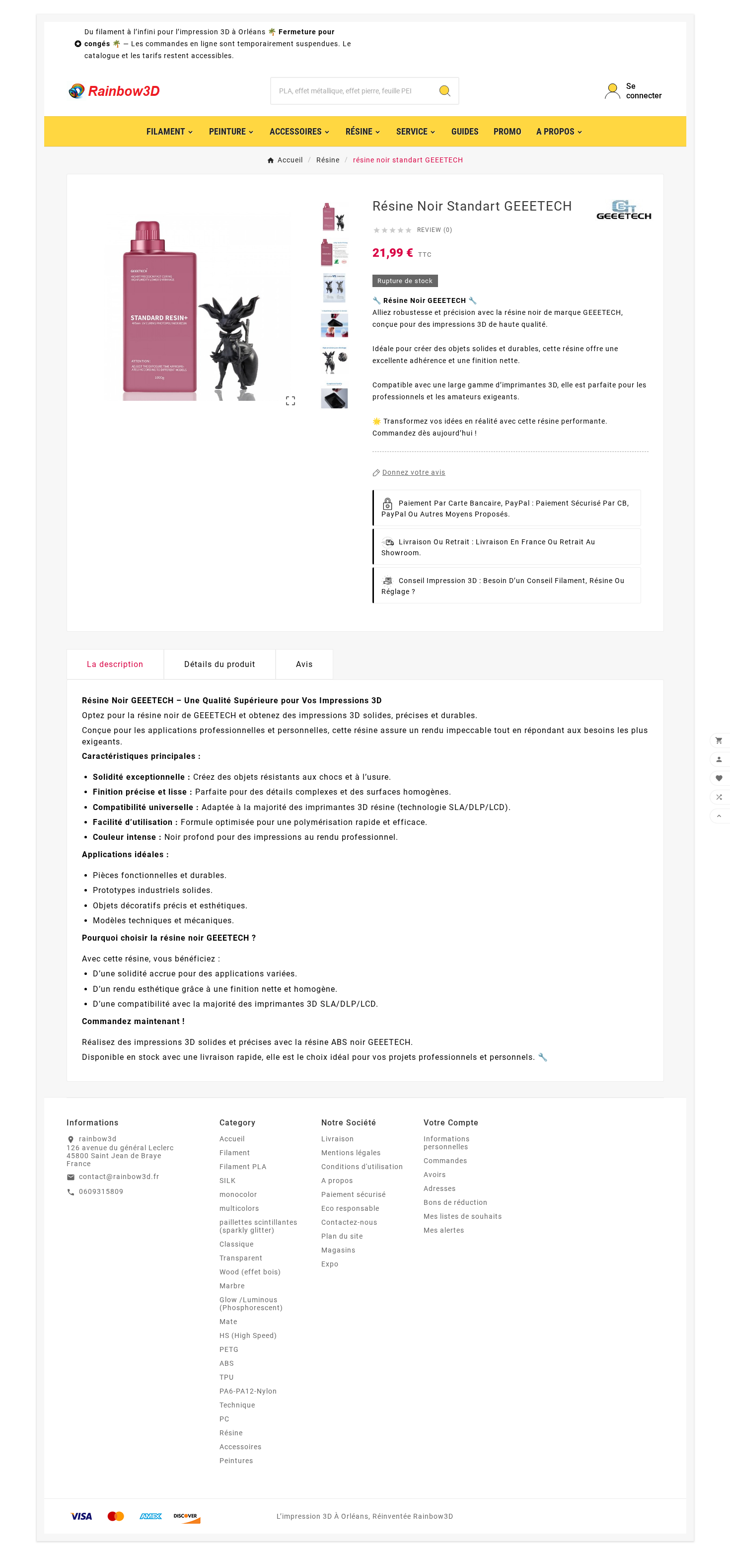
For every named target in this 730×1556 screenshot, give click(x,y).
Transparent (241, 1258)
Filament (234, 1153)
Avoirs (435, 1175)
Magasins (338, 1250)
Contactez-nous (349, 1222)
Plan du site (342, 1236)
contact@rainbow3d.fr (119, 1177)
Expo (330, 1264)
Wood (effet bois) (250, 1272)
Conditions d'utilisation (362, 1167)
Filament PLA (243, 1167)
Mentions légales (351, 1153)
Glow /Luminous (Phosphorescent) (251, 1304)
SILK (227, 1181)
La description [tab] (115, 664)
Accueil (232, 1139)
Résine (231, 1433)
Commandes (445, 1161)
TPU (226, 1377)
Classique (236, 1244)
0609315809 (101, 1191)
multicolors (239, 1208)
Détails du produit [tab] (219, 664)
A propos (337, 1181)
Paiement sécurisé (353, 1194)
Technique (237, 1405)
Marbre (232, 1286)
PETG (229, 1349)
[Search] (444, 90)
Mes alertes (444, 1230)
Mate (228, 1322)
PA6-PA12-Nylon (248, 1391)
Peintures (236, 1461)
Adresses (440, 1188)
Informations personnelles (447, 1143)
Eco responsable (350, 1208)
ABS (226, 1363)
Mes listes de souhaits (463, 1216)
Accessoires (240, 1447)
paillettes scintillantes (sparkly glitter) (258, 1226)
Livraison (337, 1139)
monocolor (238, 1194)
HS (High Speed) (248, 1335)
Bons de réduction (456, 1202)
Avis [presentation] (304, 664)
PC (224, 1419)
